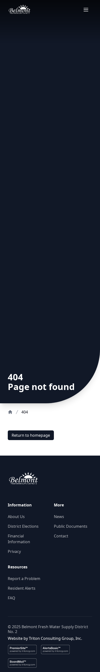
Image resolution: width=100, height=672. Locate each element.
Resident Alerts (21, 588)
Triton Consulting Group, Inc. (55, 638)
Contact (61, 536)
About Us (16, 516)
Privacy (14, 551)
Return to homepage (31, 435)
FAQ (11, 598)
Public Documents (70, 526)
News (59, 516)
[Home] (10, 412)
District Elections (23, 526)
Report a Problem (24, 578)
